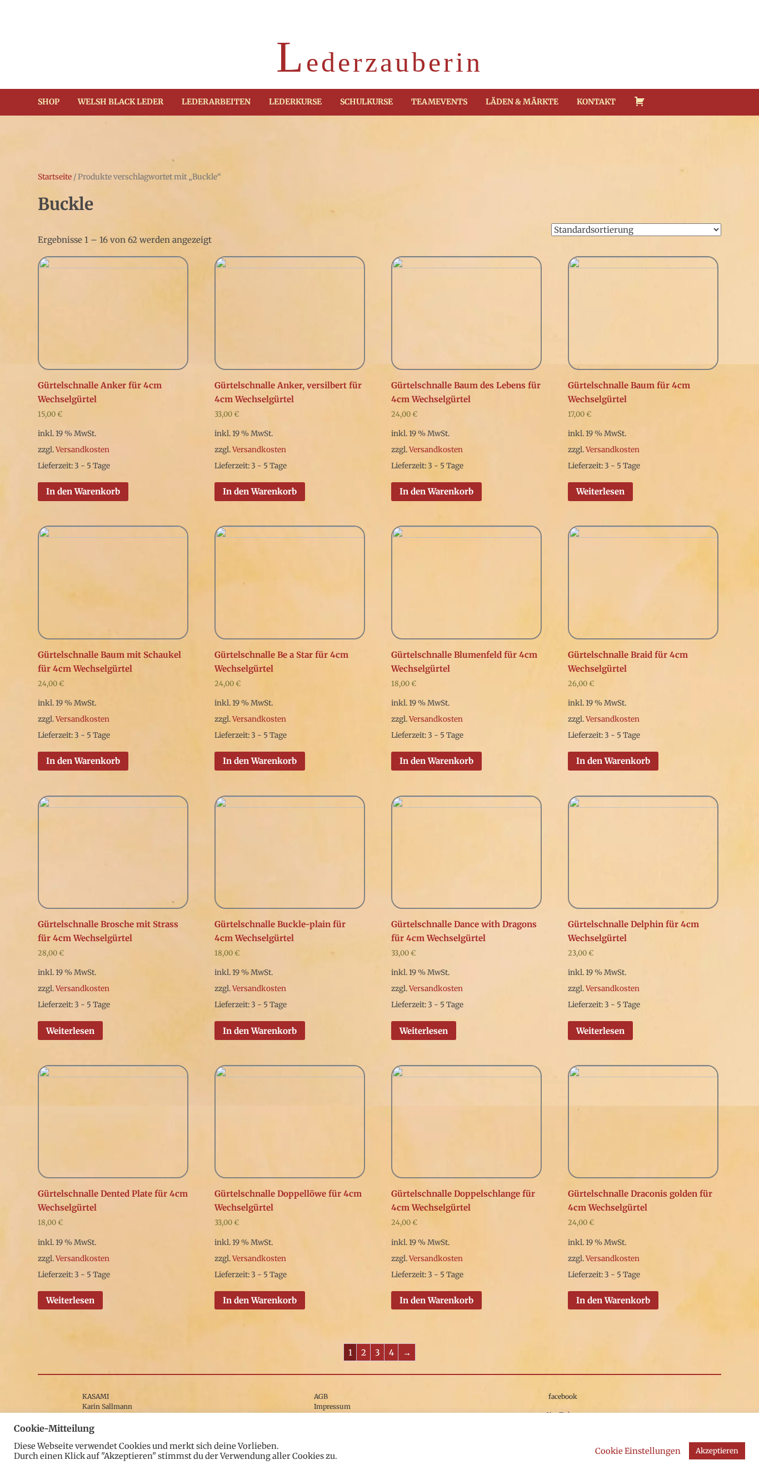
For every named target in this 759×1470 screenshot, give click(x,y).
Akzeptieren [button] (717, 1451)
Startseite (55, 177)
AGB (321, 1396)
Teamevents (439, 102)
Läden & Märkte (522, 102)
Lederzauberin (379, 59)
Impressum (332, 1406)
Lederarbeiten (216, 102)
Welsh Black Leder (120, 102)
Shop (48, 102)
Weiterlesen (600, 491)
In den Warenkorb (83, 491)
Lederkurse (295, 102)
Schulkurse (366, 102)
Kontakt (596, 102)
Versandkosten (82, 449)
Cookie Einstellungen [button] (638, 1451)
